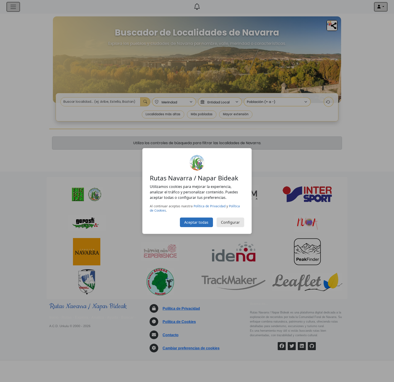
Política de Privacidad (210, 206)
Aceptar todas (196, 222)
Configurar (230, 222)
